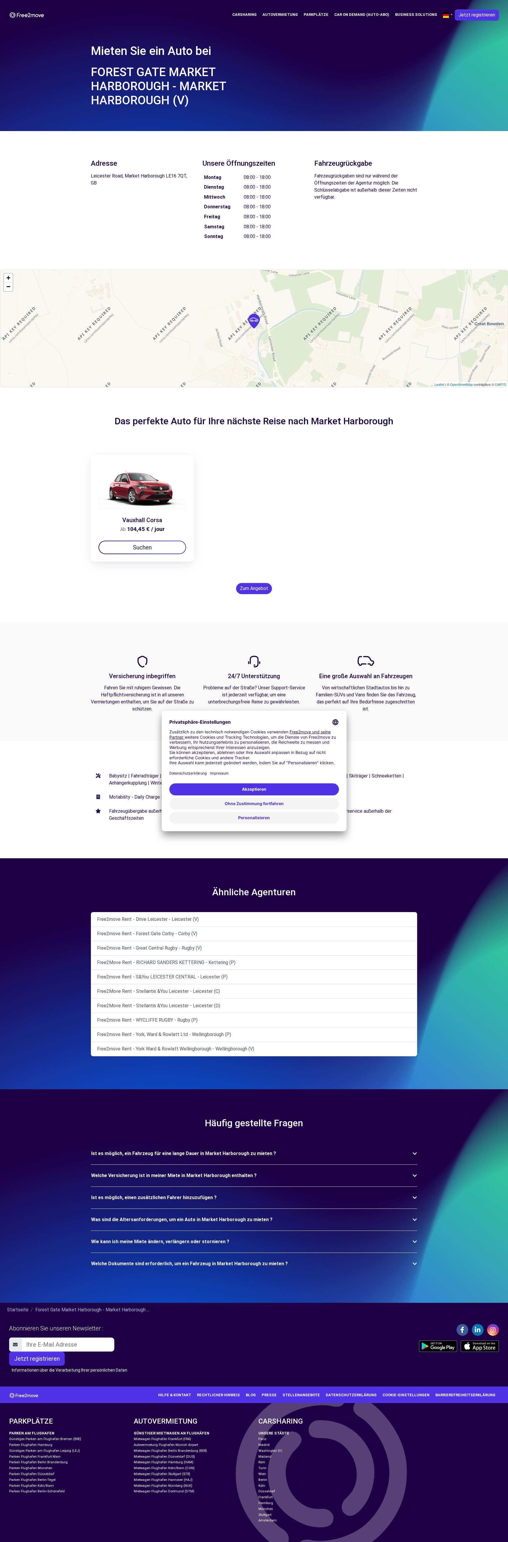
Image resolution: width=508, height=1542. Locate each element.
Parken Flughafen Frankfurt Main (35, 1457)
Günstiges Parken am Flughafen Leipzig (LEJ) (44, 1451)
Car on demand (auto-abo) (361, 14)
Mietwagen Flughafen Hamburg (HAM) (163, 1462)
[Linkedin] (478, 1330)
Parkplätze (316, 14)
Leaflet (439, 384)
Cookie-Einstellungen (406, 1395)
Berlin (262, 1480)
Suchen (142, 547)
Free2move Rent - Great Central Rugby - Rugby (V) (149, 948)
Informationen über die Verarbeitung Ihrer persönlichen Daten (69, 1370)
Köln (261, 1486)
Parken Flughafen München (30, 1468)
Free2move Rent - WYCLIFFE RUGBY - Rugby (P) (147, 1020)
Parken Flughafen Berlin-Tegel (32, 1480)
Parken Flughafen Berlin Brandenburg (38, 1462)
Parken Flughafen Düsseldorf (31, 1474)
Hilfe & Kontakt (174, 1395)
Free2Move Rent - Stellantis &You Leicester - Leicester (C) (158, 991)
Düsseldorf (266, 1491)
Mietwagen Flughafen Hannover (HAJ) (163, 1480)
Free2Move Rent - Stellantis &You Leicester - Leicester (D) (158, 1005)
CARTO (500, 384)
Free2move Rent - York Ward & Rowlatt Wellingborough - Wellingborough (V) (175, 1049)
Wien (262, 1474)
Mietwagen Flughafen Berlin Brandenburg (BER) (170, 1451)
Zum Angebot (254, 588)
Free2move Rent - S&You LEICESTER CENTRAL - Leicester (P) (162, 977)
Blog (251, 1395)
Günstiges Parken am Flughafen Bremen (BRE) (45, 1439)
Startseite (18, 1310)
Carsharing (244, 14)
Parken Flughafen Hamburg (30, 1445)
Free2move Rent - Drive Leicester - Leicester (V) (148, 919)
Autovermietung (280, 14)
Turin (262, 1468)
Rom (261, 1462)
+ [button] (8, 277)
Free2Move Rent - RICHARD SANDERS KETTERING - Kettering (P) (166, 962)
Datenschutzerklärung (351, 1395)
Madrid (264, 1445)
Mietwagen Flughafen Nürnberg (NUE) (163, 1486)
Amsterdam (267, 1520)
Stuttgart (264, 1515)
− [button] (8, 286)
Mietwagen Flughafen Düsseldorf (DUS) (164, 1457)
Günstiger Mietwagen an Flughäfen (171, 1433)
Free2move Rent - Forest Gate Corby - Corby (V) (147, 933)
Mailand (264, 1457)
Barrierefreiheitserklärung (465, 1395)
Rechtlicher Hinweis (218, 1395)
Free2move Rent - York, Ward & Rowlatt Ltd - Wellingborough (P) (164, 1034)
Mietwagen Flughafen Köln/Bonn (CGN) (164, 1468)
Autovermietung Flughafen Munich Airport (166, 1445)
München (265, 1509)
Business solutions (416, 14)
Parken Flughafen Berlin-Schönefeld (37, 1491)
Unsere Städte (273, 1433)
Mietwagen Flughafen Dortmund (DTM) (164, 1491)
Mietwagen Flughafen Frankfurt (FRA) (162, 1439)
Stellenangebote (301, 1395)
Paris (262, 1439)
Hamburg (265, 1503)
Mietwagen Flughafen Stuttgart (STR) (162, 1474)
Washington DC (270, 1451)
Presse (269, 1395)
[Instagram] (493, 1330)
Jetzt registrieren (477, 15)
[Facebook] (462, 1330)
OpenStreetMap (461, 384)
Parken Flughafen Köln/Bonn (31, 1486)
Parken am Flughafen (31, 1433)
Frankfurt (265, 1497)
